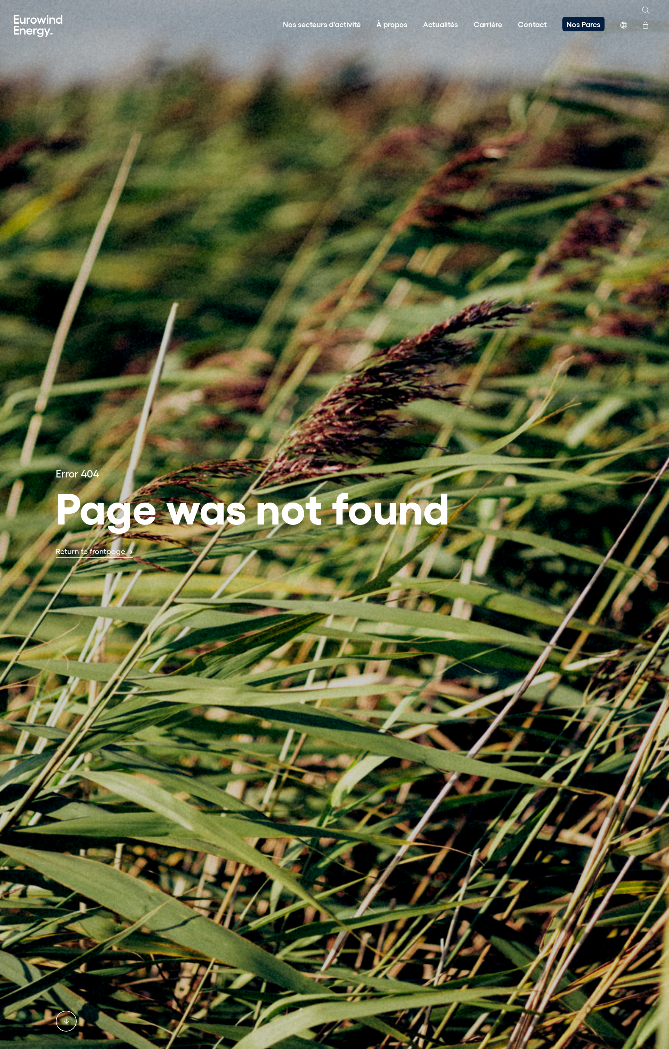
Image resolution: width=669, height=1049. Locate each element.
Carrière (488, 24)
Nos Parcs (583, 24)
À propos (391, 24)
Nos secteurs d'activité (322, 24)
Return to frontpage (90, 550)
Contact (532, 24)
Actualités (440, 24)
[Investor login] (645, 23)
